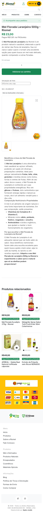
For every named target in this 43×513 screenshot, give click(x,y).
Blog (5, 477)
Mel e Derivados (18, 93)
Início (5, 432)
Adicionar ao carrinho (21, 72)
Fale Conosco (9, 443)
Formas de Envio (10, 484)
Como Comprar (9, 488)
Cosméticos (8, 464)
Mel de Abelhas (8, 93)
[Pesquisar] (39, 9)
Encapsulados (9, 460)
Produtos (7, 436)
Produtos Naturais (10, 456)
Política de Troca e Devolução (15, 481)
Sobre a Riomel (9, 439)
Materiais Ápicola (10, 467)
